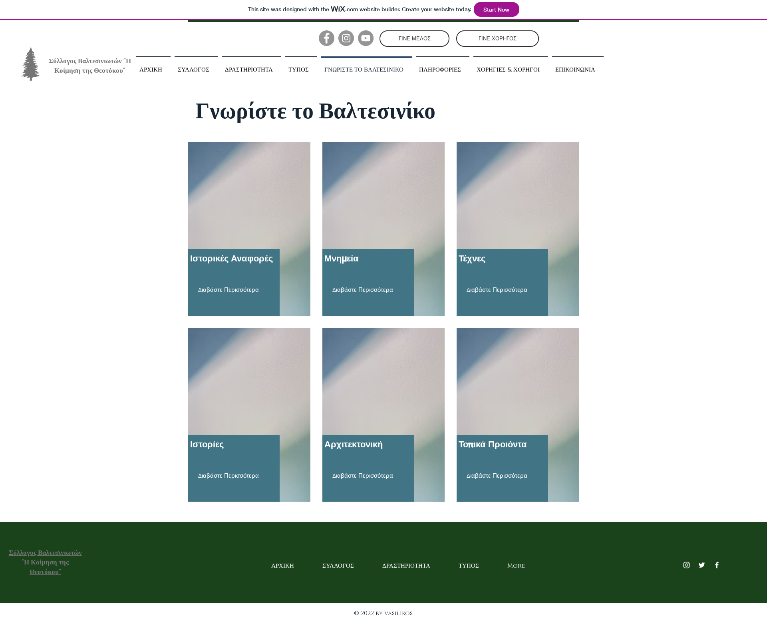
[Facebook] (326, 38)
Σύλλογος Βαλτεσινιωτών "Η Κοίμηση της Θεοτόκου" (90, 65)
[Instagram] (346, 38)
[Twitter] (701, 565)
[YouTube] (366, 38)
